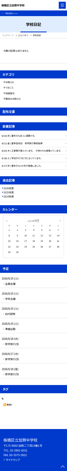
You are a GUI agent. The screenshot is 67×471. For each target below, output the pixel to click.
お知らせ (10, 82)
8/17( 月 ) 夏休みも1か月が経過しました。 (21, 165)
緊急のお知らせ (13, 98)
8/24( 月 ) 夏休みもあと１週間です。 (18, 135)
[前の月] (6, 220)
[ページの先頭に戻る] (62, 467)
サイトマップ (13, 460)
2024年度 (8, 196)
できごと (9, 87)
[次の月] (60, 220)
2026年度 (8, 188)
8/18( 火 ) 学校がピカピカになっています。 (21, 158)
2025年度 (8, 192)
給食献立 (10, 93)
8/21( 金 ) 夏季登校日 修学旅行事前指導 (22, 143)
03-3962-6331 (18, 450)
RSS (9, 404)
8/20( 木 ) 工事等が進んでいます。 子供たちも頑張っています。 (31, 150)
